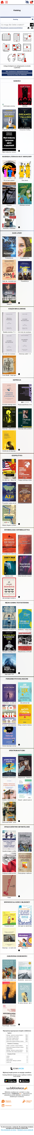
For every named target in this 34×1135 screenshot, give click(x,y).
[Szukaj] (31, 24)
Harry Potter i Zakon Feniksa (12, 1039)
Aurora (7, 1057)
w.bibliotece (16, 1093)
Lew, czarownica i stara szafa (12, 1036)
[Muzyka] (12, 62)
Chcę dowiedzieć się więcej (8, 1130)
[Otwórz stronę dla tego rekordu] (9, 104)
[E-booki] (17, 41)
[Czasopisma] (6, 51)
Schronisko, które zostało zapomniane (14, 1051)
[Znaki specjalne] (32, 28)
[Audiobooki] (27, 41)
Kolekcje (20, 27)
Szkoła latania (9, 1048)
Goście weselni (9, 1059)
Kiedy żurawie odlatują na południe (13, 1060)
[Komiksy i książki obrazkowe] (17, 51)
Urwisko (8, 1056)
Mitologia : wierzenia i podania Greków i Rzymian (16, 1035)
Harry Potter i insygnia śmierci (12, 1038)
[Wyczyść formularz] (28, 28)
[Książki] (6, 41)
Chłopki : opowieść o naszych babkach (14, 1045)
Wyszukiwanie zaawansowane (9, 27)
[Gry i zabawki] (22, 62)
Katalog (15, 19)
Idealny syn (8, 1062)
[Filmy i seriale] (27, 51)
